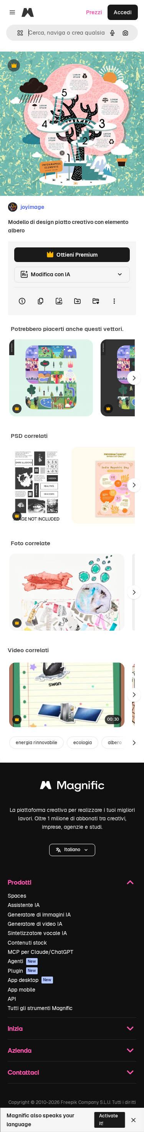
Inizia (15, 1028)
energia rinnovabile (36, 743)
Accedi (123, 12)
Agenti (22, 961)
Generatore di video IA (35, 923)
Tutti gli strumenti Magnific (40, 1008)
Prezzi (94, 12)
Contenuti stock (27, 942)
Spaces (17, 895)
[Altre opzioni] (114, 301)
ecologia (82, 743)
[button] (72, 850)
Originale (50, 66)
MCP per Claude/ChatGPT (40, 951)
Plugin (22, 970)
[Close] (133, 1120)
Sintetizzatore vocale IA (37, 933)
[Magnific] (72, 787)
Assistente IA (24, 905)
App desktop (29, 980)
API (12, 998)
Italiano (72, 849)
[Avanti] (134, 377)
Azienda (19, 1050)
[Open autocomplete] (17, 33)
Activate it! (108, 1119)
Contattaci (23, 1072)
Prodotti (19, 882)
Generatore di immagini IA (39, 914)
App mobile (21, 989)
